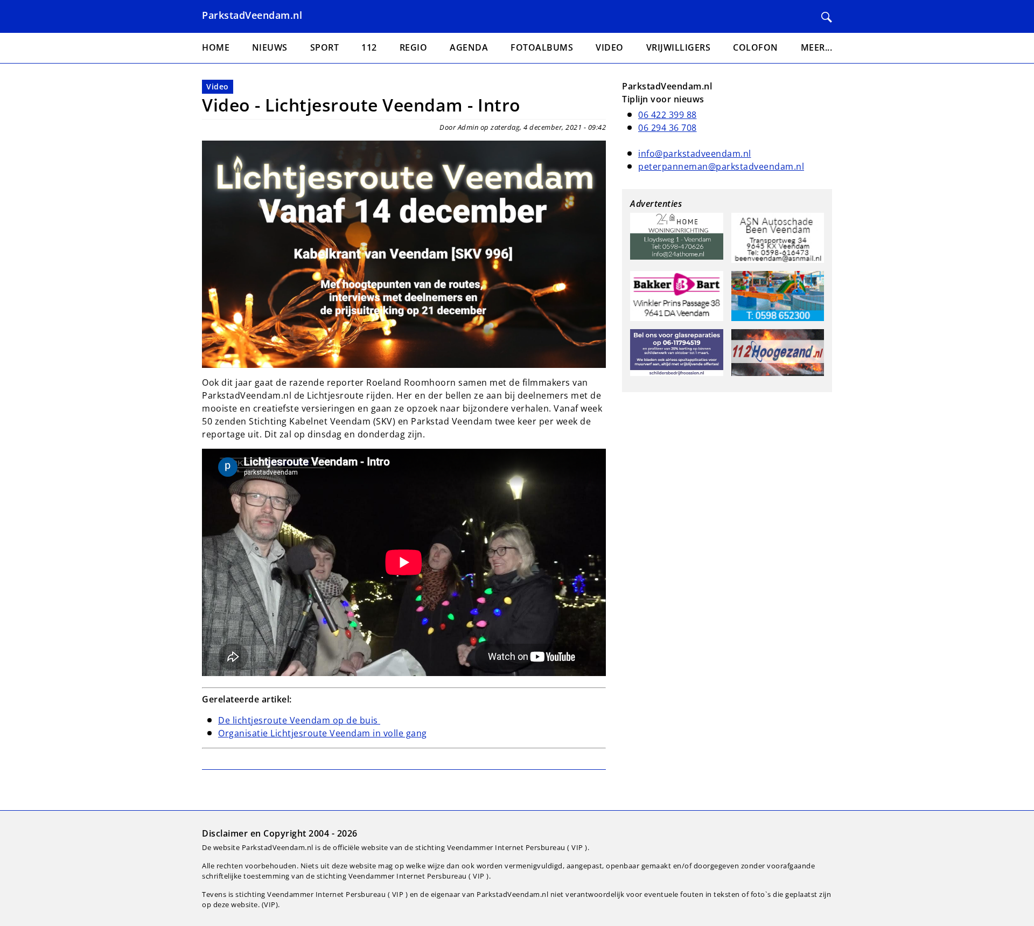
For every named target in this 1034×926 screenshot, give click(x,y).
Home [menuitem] (215, 47)
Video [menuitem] (610, 47)
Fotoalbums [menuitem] (542, 47)
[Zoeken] (826, 17)
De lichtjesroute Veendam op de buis (299, 720)
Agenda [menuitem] (469, 47)
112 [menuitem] (369, 47)
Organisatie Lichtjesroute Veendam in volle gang (322, 733)
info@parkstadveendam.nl (694, 153)
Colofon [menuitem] (755, 47)
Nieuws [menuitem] (270, 47)
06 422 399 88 (667, 115)
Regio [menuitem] (414, 47)
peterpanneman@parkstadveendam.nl (721, 166)
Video (217, 86)
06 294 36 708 (667, 128)
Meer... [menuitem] (817, 47)
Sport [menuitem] (324, 47)
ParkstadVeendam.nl (252, 15)
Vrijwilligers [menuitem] (678, 47)
